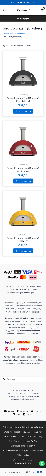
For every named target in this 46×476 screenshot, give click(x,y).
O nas (19, 455)
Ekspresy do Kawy (35, 427)
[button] (4, 10)
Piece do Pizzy (20, 432)
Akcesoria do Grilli (34, 432)
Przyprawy (38, 436)
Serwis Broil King (18, 446)
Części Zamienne (15, 441)
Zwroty (40, 450)
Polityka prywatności (11, 450)
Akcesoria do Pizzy (24, 436)
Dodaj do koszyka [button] (23, 111)
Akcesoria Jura (10, 436)
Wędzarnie (8, 432)
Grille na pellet (21, 427)
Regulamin (30, 446)
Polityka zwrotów (29, 450)
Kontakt (26, 455)
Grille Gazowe (8, 427)
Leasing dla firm (30, 441)
